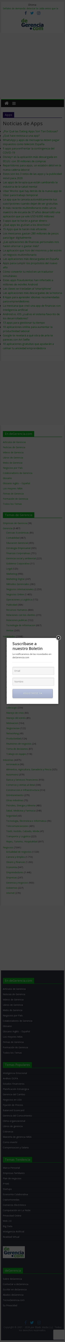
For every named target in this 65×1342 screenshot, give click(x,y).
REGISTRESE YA (32, 693)
